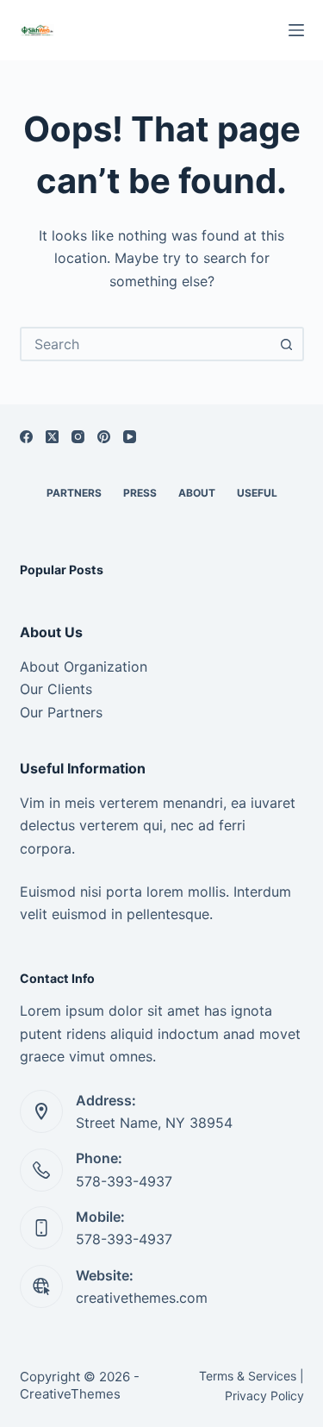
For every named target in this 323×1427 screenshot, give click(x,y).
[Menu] (296, 30)
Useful (257, 492)
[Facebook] (26, 436)
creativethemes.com (142, 1297)
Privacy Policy (264, 1395)
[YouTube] (129, 436)
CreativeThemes (70, 1394)
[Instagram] (77, 436)
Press (140, 492)
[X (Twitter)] (52, 436)
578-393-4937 (124, 1181)
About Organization (83, 666)
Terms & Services (247, 1375)
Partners (74, 492)
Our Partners (61, 712)
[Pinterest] (103, 436)
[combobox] (146, 344)
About (196, 492)
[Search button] (286, 344)
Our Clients (56, 689)
